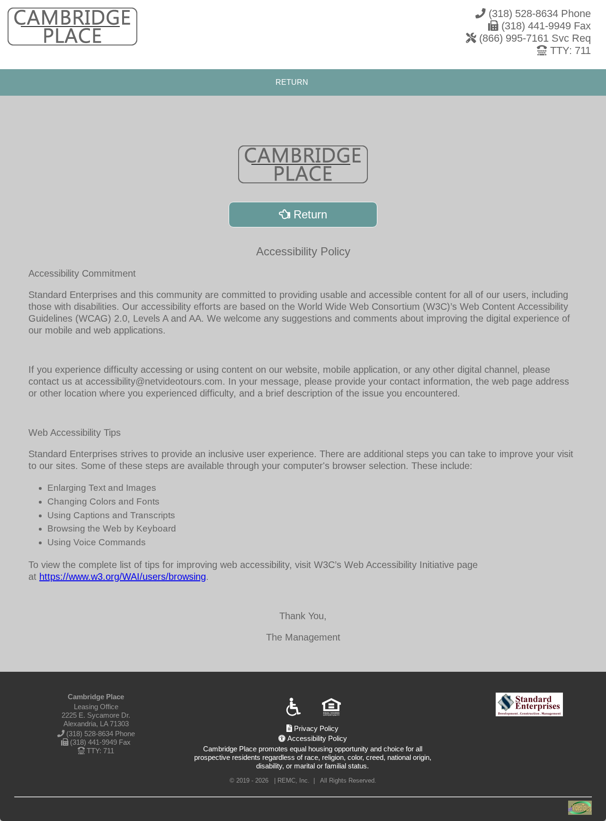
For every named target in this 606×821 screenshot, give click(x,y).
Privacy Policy (315, 728)
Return (308, 214)
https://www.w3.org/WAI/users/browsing (122, 576)
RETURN (292, 82)
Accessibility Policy (316, 738)
